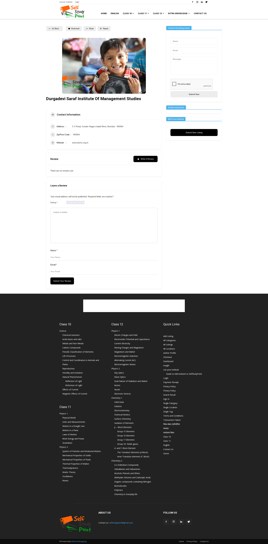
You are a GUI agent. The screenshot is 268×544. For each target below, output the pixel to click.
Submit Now (194, 94)
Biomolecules (120, 486)
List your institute (65, 2)
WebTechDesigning (79, 541)
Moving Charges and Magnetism (129, 347)
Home (104, 13)
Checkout (167, 357)
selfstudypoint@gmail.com (121, 522)
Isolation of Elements (124, 423)
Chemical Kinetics (122, 414)
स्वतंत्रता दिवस (168, 432)
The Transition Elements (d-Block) (132, 452)
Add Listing (168, 336)
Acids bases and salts (72, 339)
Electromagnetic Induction (126, 356)
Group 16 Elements (126, 435)
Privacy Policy (169, 386)
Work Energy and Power (73, 438)
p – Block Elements (123, 427)
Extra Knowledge (177, 13)
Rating (53, 202)
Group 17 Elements (126, 439)
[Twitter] (206, 2)
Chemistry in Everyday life (125, 494)
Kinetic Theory (68, 472)
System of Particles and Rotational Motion (81, 451)
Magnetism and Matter (124, 351)
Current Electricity (122, 343)
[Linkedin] (202, 2)
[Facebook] (193, 2)
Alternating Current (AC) (125, 360)
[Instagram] (197, 2)
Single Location (170, 407)
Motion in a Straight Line (73, 426)
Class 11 (142, 13)
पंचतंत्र (166, 428)
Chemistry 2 (116, 460)
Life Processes (69, 356)
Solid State (119, 402)
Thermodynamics (70, 468)
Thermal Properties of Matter (75, 463)
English (115, 13)
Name (53, 250)
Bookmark (75, 29)
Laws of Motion (69, 434)
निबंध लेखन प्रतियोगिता (171, 424)
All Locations (169, 348)
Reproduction (68, 368)
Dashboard (168, 361)
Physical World (69, 417)
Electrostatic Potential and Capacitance (132, 339)
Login (77, 2)
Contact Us (200, 13)
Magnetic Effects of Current (74, 393)
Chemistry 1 (116, 398)
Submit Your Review (62, 281)
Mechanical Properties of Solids (76, 455)
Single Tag (168, 411)
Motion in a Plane (70, 430)
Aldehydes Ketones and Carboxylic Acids (132, 477)
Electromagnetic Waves (125, 364)
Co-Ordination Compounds (126, 465)
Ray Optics (119, 372)
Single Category (170, 403)
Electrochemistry (121, 410)
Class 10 (127, 13)
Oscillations (67, 476)
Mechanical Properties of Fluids (76, 459)
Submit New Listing (194, 132)
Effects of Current (70, 389)
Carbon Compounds (71, 347)
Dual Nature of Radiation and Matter (131, 381)
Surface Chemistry (122, 418)
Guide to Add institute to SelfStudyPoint (184, 374)
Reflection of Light (73, 381)
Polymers (118, 490)
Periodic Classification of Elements (78, 351)
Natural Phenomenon (72, 377)
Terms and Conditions (173, 415)
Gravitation (67, 443)
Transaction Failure (172, 420)
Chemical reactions (71, 335)
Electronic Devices (122, 393)
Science (62, 331)
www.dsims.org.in (80, 142)
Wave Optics (120, 377)
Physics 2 (63, 447)
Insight (166, 365)
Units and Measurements (73, 422)
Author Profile (169, 353)
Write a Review (147, 159)
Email (53, 264)
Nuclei (117, 389)
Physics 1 (63, 413)
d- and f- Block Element (125, 448)
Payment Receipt (171, 382)
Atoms (117, 385)
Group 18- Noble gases (127, 444)
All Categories (169, 340)
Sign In (166, 399)
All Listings (168, 344)
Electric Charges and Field (125, 335)
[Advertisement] (134, 306)
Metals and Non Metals (73, 343)
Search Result (169, 394)
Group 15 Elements (126, 431)
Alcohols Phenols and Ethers (127, 473)
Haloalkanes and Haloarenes (127, 469)
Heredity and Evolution (72, 372)
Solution (118, 406)
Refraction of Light (73, 385)
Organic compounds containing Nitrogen (132, 481)
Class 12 (157, 13)
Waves (65, 480)
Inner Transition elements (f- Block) (133, 456)
